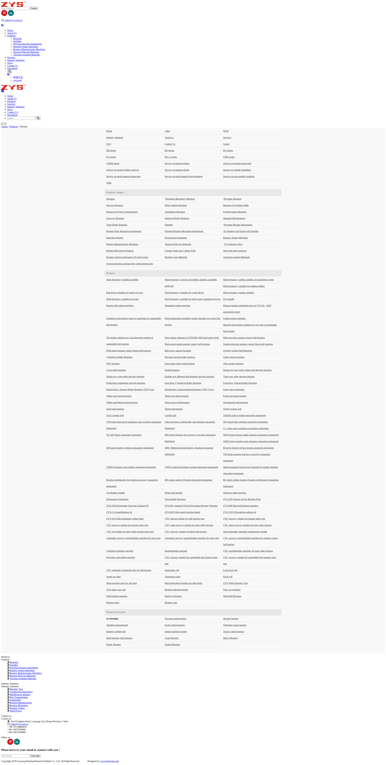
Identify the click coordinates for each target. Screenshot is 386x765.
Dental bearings (172, 370)
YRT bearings (113, 363)
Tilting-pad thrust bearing (177, 396)
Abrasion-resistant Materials (26, 55)
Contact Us (12, 65)
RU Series (228, 150)
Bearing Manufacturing (21, 702)
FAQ (108, 144)
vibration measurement (117, 625)
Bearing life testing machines (120, 305)
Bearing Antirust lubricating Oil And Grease (127, 257)
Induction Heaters (114, 237)
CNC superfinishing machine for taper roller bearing (248, 551)
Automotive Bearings (175, 212)
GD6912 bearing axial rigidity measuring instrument (131, 467)
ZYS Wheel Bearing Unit (235, 583)
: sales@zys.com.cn (13, 20)
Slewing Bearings (114, 205)
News (10, 63)
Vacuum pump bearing (175, 618)
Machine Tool (16, 689)
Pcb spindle (228, 299)
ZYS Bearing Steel (233, 244)
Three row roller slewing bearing (238, 376)
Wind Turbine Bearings (176, 205)
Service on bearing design (177, 170)
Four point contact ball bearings (180, 363)
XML (109, 183)
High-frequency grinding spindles (122, 279)
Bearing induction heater (176, 589)
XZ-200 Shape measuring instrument (123, 435)
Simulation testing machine (177, 305)
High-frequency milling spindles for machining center (248, 279)
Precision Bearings (232, 199)
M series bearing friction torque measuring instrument (248, 448)
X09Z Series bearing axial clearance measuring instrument (250, 441)
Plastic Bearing (113, 644)
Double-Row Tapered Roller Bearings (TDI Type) (130, 389)
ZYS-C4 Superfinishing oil (119, 512)
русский (17, 80)
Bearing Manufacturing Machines (29, 49)
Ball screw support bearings (178, 350)
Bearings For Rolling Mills (236, 205)
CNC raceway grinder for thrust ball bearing (186, 531)
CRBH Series (112, 163)
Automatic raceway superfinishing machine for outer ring (192, 538)
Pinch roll (227, 576)
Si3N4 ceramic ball (232, 409)
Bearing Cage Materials (176, 257)
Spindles (17, 41)
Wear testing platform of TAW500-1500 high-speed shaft (192, 337)
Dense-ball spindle (173, 492)
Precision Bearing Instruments (27, 44)
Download (12, 68)
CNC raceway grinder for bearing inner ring (244, 518)
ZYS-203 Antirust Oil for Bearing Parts (242, 499)
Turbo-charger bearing (233, 357)
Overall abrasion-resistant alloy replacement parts (129, 263)
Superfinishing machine (176, 551)
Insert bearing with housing (119, 638)
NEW (226, 131)
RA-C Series (171, 157)
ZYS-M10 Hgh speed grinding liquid (182, 512)
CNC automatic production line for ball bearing (128, 570)
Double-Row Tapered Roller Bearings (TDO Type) (189, 389)
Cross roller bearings (116, 370)
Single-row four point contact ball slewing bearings (247, 370)
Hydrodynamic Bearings (235, 212)
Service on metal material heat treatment (183, 176)
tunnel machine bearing (176, 631)
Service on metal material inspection (123, 176)
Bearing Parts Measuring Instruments (123, 231)
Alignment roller (172, 576)
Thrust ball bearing (174, 409)
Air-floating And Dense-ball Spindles (241, 231)
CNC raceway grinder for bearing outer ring (127, 525)
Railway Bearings (173, 596)
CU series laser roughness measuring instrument (246, 428)
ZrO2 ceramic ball (115, 415)
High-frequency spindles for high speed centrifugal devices (193, 299)
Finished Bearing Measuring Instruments (184, 231)
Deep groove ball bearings (177, 402)
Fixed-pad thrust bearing (234, 396)
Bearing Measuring (19, 705)
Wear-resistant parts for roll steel (121, 583)
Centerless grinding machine (119, 551)
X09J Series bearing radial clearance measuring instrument (251, 435)
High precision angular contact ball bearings (244, 337)
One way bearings (231, 589)
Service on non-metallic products (238, 176)
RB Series (111, 150)
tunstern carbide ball (115, 631)
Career (226, 144)
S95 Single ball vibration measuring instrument (245, 422)
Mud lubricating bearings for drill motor (183, 583)
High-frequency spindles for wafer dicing (184, 292)
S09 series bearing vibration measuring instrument (130, 448)
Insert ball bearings (115, 409)
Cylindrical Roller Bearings (119, 357)
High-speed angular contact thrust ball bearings (128, 350)
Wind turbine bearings (116, 596)
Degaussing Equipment (176, 237)
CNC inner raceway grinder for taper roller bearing (247, 525)
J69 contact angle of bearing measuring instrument (188, 480)
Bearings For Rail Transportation (122, 212)
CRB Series (228, 157)
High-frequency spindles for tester (122, 299)
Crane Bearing (172, 638)
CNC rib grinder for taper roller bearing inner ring (130, 531)
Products (11, 36)
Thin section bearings (233, 363)
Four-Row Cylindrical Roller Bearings (183, 383)
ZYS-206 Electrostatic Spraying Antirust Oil (127, 505)
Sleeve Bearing (230, 638)
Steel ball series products (235, 250)
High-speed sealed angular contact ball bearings (187, 344)
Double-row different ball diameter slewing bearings (189, 376)
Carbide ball (170, 415)
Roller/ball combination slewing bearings (125, 383)
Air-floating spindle (115, 492)
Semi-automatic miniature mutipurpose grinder (245, 531)
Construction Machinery (21, 692)
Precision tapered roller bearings (180, 357)
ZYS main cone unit (116, 589)
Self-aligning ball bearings (235, 402)
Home (10, 30)
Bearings (17, 38)
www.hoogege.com (109, 761)
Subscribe (35, 756)
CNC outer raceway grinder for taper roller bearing (189, 525)
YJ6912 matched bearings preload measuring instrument (191, 467)
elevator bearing (230, 618)
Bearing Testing (17, 708)
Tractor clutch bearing (233, 631)
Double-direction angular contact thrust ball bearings (248, 344)
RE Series (169, 150)
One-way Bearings (115, 218)
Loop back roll (230, 570)
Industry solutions (114, 137)
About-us (169, 137)
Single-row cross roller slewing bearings (125, 376)
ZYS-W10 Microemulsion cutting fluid (124, 518)
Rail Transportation (19, 697)
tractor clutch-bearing (175, 625)
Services (11, 57)
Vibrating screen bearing (234, 625)
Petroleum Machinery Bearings (180, 199)
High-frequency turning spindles (238, 292)
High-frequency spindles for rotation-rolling (244, 286)
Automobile (15, 700)
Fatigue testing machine (234, 318)
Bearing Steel (112, 602)
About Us (12, 33)
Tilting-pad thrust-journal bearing (122, 402)
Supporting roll (172, 570)
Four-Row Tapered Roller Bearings (240, 383)
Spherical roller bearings (234, 492)
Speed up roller (113, 576)
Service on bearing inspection (237, 163)
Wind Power (16, 711)
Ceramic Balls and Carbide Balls (180, 250)
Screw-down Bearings (233, 389)
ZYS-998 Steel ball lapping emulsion (240, 505)
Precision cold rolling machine (120, 557)
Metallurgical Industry (20, 694)
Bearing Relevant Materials (26, 52)
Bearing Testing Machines (25, 46)
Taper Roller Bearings (116, 225)
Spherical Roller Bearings (177, 218)
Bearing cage (171, 602)
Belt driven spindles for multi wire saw (124, 292)
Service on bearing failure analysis (122, 170)
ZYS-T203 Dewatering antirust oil (239, 512)
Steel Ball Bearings (232, 596)
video (167, 131)
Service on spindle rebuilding (237, 170)
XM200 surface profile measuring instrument (244, 415)
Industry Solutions (16, 60)
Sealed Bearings (172, 644)
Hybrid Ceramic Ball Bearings (237, 350)
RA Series (111, 157)
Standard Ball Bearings (234, 218)
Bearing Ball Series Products (120, 250)
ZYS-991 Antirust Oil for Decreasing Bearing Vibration (191, 505)
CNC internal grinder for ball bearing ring (184, 518)
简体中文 (18, 77)
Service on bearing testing (177, 163)
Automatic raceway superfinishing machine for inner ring (133, 538)
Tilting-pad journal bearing (119, 396)
